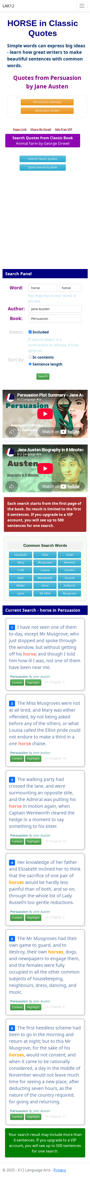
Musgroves (45, 562)
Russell (69, 578)
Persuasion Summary (47, 102)
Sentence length (47, 364)
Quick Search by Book (42, 167)
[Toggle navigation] (81, 6)
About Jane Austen (47, 110)
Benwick (69, 562)
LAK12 (8, 6)
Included (40, 332)
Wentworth (45, 578)
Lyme (20, 593)
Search (43, 376)
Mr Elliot (45, 593)
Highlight (33, 682)
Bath (21, 578)
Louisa (45, 570)
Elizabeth (21, 555)
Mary (20, 562)
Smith (69, 555)
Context (17, 682)
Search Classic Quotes (42, 159)
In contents (43, 357)
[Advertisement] (45, 223)
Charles (69, 570)
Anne (45, 585)
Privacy (60, 1170)
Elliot (45, 555)
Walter (20, 585)
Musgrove (69, 593)
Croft (20, 570)
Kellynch (69, 585)
